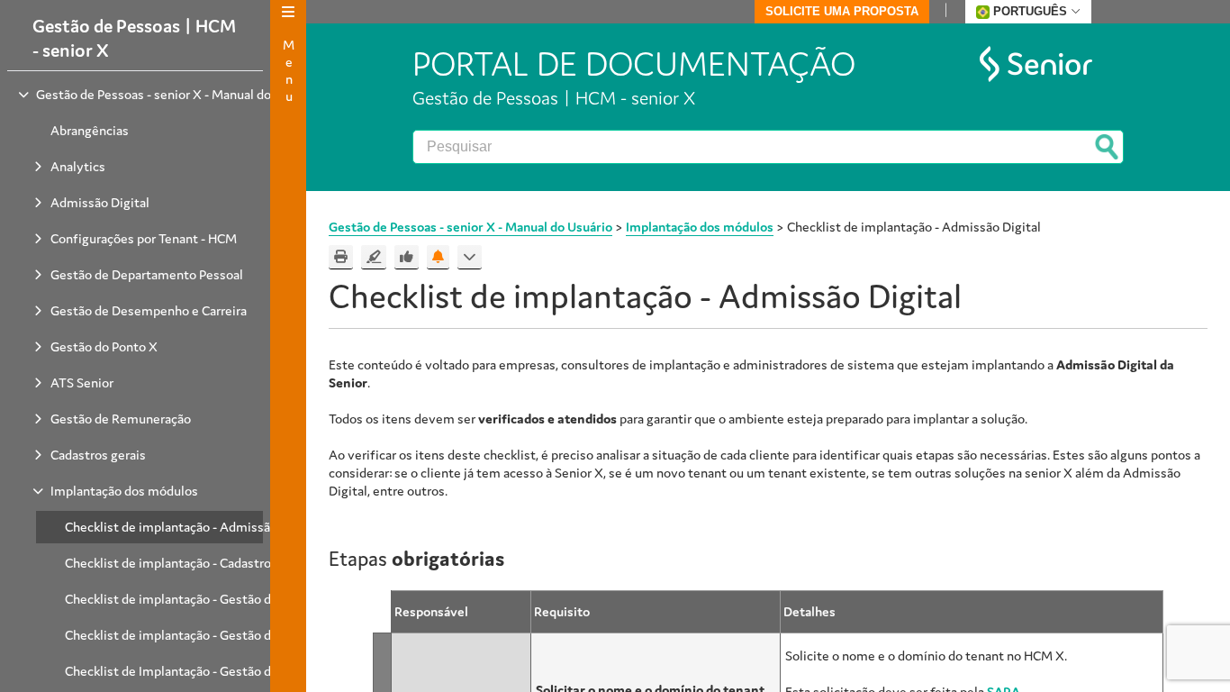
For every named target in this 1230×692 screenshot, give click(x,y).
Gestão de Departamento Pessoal (146, 274)
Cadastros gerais (98, 454)
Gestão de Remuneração (120, 418)
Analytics (77, 166)
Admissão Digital (99, 202)
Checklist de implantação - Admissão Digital (192, 526)
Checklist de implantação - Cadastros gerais (190, 562)
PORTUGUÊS (1030, 11)
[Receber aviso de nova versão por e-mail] (438, 257)
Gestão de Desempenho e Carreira (148, 310)
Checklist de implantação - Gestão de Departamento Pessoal (238, 598)
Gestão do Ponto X (104, 346)
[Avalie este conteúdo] (406, 257)
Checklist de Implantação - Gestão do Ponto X (196, 670)
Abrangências (89, 130)
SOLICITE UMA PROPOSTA (841, 11)
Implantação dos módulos (124, 490)
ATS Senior (81, 382)
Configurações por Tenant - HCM (143, 238)
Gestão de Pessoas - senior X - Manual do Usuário (177, 94)
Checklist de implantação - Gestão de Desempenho (211, 634)
